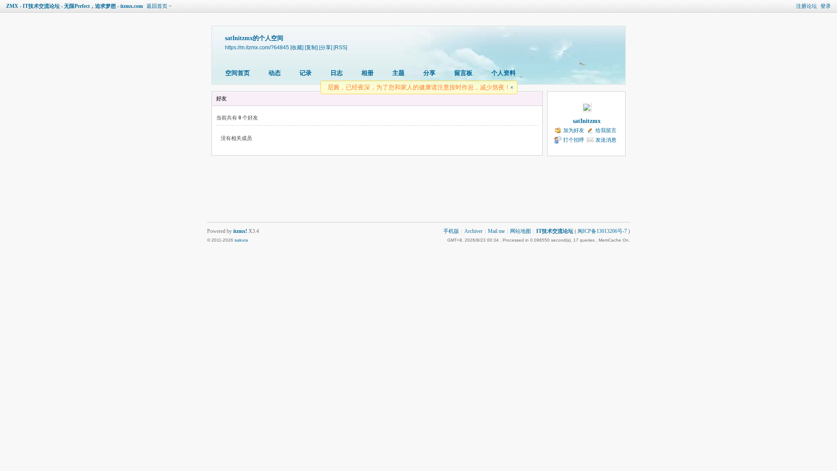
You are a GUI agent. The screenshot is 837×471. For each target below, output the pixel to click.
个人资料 (503, 73)
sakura (241, 240)
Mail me (496, 231)
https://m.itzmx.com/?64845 (257, 47)
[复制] (311, 47)
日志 (336, 73)
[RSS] (340, 47)
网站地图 (520, 231)
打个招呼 (573, 140)
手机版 (451, 231)
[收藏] (296, 47)
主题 (398, 73)
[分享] (325, 47)
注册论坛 (806, 6)
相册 (367, 73)
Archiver (473, 231)
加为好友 (573, 130)
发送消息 (605, 140)
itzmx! (240, 231)
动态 (275, 73)
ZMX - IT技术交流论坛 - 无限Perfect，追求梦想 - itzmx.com (74, 6)
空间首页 (237, 73)
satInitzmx (587, 121)
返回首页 (156, 6)
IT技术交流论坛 (554, 231)
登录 (825, 6)
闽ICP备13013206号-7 (602, 231)
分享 (429, 73)
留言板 (463, 73)
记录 (305, 73)
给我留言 (605, 130)
